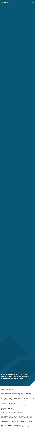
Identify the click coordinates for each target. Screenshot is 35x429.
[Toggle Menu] (33, 2)
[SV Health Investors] (5, 2)
